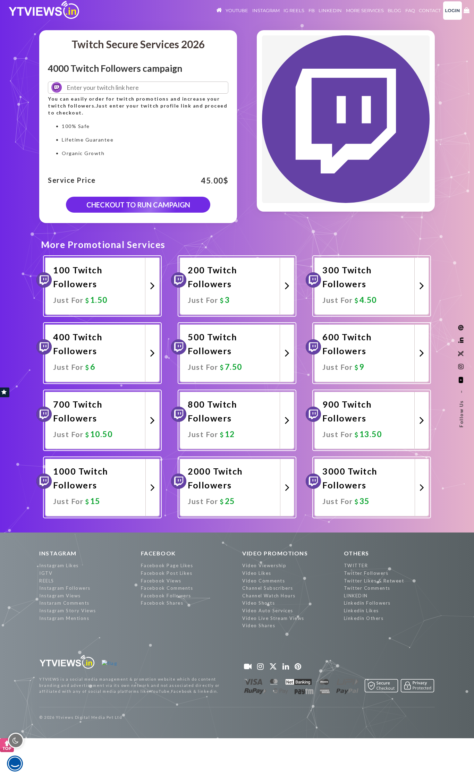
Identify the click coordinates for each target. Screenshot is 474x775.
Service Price (72, 180)
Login (452, 10)
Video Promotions (275, 553)
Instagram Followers (65, 588)
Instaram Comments (64, 603)
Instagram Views (60, 595)
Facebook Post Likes (167, 573)
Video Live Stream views (273, 618)
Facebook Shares (162, 603)
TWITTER (356, 565)
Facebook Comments (167, 588)
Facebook (158, 553)
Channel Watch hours (269, 595)
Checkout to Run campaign (138, 205)
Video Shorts (258, 603)
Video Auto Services (267, 610)
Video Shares (258, 625)
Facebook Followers (166, 595)
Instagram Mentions (64, 618)
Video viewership (264, 565)
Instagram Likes (59, 565)
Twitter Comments (367, 588)
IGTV (45, 573)
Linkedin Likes (361, 610)
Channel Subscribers (267, 588)
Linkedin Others (364, 618)
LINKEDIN (356, 595)
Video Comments (263, 581)
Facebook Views (161, 581)
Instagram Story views (67, 610)
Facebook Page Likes (167, 565)
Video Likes (256, 573)
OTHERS (356, 553)
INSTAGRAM (58, 553)
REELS (46, 581)
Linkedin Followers (367, 603)
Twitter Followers (366, 573)
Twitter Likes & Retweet (374, 581)
